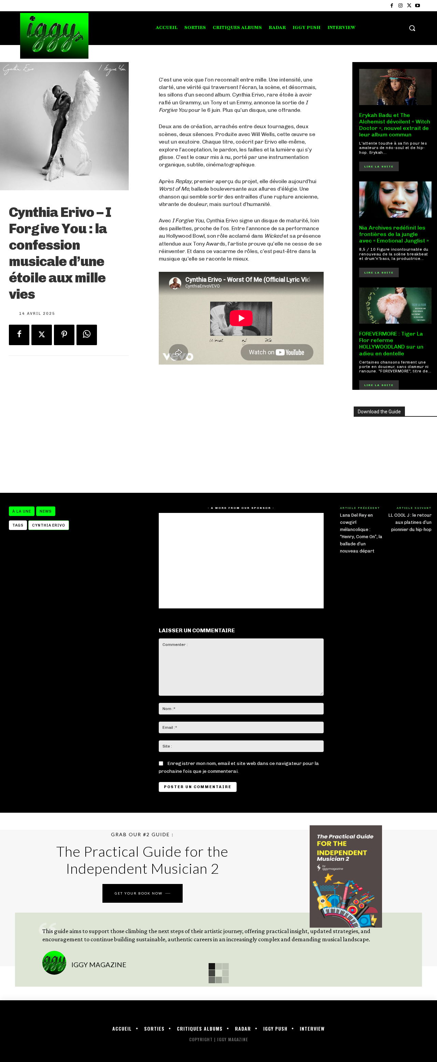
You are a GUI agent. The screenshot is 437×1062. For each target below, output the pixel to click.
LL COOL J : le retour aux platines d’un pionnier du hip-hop (410, 522)
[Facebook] (391, 5)
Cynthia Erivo (48, 525)
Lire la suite (379, 166)
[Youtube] (417, 5)
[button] (412, 28)
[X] (409, 5)
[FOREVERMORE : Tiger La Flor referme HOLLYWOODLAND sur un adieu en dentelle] (395, 305)
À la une (21, 511)
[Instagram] (400, 5)
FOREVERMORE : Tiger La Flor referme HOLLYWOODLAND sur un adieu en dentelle (391, 343)
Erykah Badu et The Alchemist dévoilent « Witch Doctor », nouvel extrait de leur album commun (394, 125)
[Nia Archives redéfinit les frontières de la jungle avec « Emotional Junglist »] (395, 199)
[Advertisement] (241, 428)
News (46, 511)
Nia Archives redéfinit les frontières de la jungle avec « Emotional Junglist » (394, 234)
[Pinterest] (64, 335)
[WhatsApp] (86, 335)
